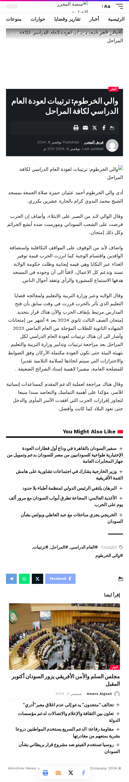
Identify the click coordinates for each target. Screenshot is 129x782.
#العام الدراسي (84, 547)
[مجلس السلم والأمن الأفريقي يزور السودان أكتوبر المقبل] (64, 636)
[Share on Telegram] (11, 579)
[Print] (76, 128)
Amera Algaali (99, 694)
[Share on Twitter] (94, 128)
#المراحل (59, 547)
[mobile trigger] (118, 6)
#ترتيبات (40, 547)
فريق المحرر (94, 142)
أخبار (113, 89)
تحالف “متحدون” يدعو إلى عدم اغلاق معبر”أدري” (68, 704)
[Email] (85, 128)
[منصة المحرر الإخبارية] (64, 6)
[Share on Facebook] (104, 128)
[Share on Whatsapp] (24, 579)
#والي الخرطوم (109, 555)
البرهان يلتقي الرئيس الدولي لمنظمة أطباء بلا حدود (69, 488)
